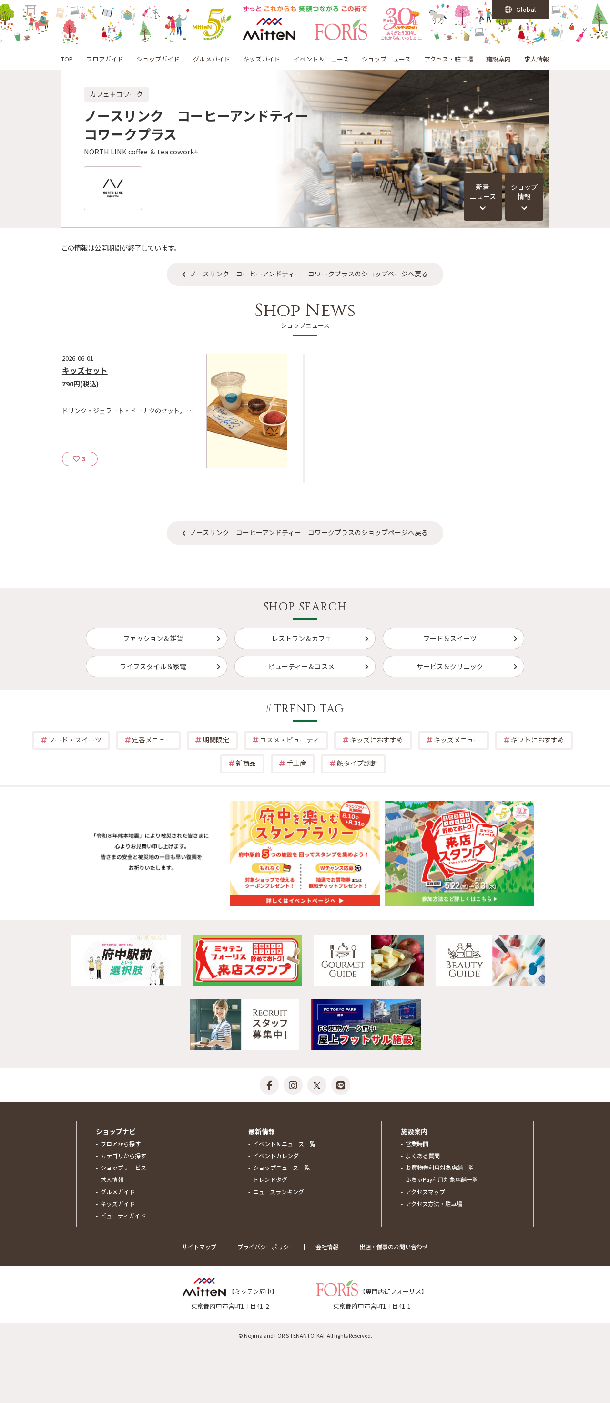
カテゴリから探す (123, 1155)
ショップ (524, 191)
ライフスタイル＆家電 (153, 666)
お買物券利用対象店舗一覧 (440, 1167)
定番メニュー (152, 739)
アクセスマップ (425, 1192)
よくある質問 (423, 1155)
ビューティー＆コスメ (301, 666)
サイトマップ (199, 1246)
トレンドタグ (270, 1179)
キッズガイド (261, 58)
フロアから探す (121, 1143)
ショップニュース (386, 58)
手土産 (296, 763)
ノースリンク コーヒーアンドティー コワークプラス (203, 124)
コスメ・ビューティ (289, 739)
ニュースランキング (278, 1192)
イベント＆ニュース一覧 (284, 1143)
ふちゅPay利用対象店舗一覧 (442, 1179)
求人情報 (536, 58)
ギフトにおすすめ (537, 739)
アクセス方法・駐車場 (434, 1204)
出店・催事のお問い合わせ (393, 1246)
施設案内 (498, 58)
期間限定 (216, 739)
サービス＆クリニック (450, 666)
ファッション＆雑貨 (153, 638)
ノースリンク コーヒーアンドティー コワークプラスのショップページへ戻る (309, 273)
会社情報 (326, 1246)
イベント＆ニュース (321, 58)
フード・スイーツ (75, 739)
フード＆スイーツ (450, 638)
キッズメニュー (457, 739)
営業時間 (417, 1143)
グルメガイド (211, 58)
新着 (483, 191)
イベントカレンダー (279, 1155)
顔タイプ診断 (357, 763)
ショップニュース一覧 (281, 1167)
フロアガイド (104, 58)
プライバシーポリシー (266, 1246)
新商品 (246, 763)
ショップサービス (123, 1167)
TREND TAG (309, 709)
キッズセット (85, 370)
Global (526, 9)
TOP (67, 58)
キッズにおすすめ (376, 739)
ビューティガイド (123, 1215)
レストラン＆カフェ (302, 638)
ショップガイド (158, 58)
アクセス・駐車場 (448, 58)
